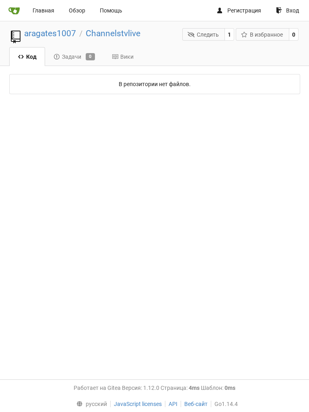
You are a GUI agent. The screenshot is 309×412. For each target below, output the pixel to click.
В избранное (266, 34)
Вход (292, 10)
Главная (43, 10)
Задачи (77, 57)
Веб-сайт (196, 404)
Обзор (77, 10)
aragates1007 (50, 33)
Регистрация (244, 10)
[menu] (90, 404)
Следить (208, 34)
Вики (127, 57)
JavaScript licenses (138, 404)
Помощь (111, 10)
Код (31, 57)
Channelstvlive (113, 33)
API (173, 404)
